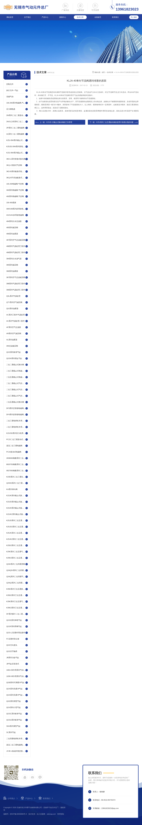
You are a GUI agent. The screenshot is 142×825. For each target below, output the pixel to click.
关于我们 (27, 17)
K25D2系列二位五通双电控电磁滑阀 (17, 545)
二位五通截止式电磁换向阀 (17, 377)
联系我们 (115, 17)
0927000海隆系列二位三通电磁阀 (17, 471)
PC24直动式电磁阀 (13, 452)
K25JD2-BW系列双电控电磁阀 (17, 147)
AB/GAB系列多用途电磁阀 (16, 209)
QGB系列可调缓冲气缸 (15, 683)
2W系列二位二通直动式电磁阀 (17, 115)
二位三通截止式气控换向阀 (17, 390)
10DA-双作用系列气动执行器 (17, 670)
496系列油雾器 (12, 234)
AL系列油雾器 (11, 340)
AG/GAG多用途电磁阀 (15, 215)
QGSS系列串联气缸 (14, 620)
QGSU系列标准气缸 (14, 720)
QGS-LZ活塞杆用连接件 (15, 633)
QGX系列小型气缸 (13, 707)
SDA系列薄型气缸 (13, 726)
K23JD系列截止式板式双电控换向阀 (17, 508)
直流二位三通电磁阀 (14, 446)
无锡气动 (9, 97)
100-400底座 (11, 203)
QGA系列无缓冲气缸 (14, 689)
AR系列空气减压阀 (13, 333)
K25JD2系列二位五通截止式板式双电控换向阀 (17, 527)
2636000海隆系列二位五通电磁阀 (17, 458)
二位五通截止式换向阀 (15, 402)
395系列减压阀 (12, 265)
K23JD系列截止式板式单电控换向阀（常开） (17, 502)
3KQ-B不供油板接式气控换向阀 (17, 178)
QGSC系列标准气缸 (14, 714)
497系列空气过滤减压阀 (15, 240)
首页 (103, 72)
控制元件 (9, 84)
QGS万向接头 (11, 645)
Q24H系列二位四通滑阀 (15, 564)
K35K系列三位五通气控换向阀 (17, 601)
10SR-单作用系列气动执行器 (17, 676)
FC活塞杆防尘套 (12, 639)
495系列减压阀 (12, 228)
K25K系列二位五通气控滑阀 (17, 552)
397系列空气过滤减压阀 (15, 277)
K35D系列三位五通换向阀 (16, 589)
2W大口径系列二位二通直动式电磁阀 (17, 122)
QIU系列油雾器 (12, 309)
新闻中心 (62, 17)
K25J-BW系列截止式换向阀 (17, 140)
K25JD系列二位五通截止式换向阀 (17, 520)
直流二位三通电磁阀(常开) (16, 745)
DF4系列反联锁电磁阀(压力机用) (17, 415)
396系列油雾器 (12, 271)
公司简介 (11, 798)
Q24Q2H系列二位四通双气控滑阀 (17, 570)
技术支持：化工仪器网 (36, 814)
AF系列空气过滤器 (13, 327)
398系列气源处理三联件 (15, 284)
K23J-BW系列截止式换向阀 (17, 153)
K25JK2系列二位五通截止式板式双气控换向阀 (17, 539)
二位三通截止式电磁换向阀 (17, 371)
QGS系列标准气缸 (13, 352)
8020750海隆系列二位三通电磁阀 (17, 464)
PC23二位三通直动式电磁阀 (17, 439)
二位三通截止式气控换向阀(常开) (17, 396)
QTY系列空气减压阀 (14, 302)
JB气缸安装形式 (12, 664)
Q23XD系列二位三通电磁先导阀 (17, 483)
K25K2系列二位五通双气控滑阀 (17, 558)
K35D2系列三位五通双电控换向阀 (17, 595)
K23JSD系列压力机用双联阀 (17, 433)
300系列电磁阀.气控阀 (15, 190)
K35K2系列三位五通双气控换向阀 (17, 608)
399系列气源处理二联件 (15, 290)
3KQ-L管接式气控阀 (14, 165)
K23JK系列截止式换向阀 (16, 496)
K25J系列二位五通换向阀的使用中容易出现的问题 (114, 122)
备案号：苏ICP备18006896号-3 (15, 814)
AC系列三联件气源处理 (15, 315)
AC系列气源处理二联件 (15, 321)
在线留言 (97, 17)
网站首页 (10, 17)
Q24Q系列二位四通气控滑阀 (17, 577)
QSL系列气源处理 (13, 296)
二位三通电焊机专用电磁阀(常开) (17, 427)
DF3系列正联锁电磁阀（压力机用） (17, 408)
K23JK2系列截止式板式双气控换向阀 (17, 514)
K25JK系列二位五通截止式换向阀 (17, 533)
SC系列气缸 (11, 732)
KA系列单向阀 (11, 489)
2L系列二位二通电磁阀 (15, 134)
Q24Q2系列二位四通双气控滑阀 (17, 583)
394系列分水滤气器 (14, 259)
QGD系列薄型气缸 (13, 701)
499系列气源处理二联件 (15, 252)
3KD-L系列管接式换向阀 (15, 159)
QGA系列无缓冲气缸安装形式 (17, 695)
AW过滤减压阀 (12, 346)
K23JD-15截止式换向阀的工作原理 (59, 122)
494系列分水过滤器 (14, 221)
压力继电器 (10, 109)
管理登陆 (60, 814)
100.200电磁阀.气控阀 (15, 184)
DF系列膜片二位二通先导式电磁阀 (17, 614)
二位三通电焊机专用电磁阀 (17, 421)
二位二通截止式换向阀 (15, 365)
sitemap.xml (51, 814)
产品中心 (45, 17)
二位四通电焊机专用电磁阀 (17, 739)
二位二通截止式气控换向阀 (17, 383)
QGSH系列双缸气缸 (14, 358)
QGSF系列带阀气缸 (14, 626)
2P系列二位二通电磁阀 (15, 128)
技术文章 (80, 17)
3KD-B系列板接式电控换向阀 (17, 171)
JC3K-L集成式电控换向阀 (16, 751)
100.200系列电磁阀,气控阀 (16, 103)
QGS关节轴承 (11, 651)
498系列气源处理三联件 (15, 246)
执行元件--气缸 (12, 90)
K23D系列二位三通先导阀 (16, 477)
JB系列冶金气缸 (12, 658)
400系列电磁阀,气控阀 (15, 196)
